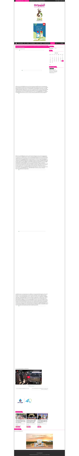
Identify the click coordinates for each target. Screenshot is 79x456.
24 (52, 60)
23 (50, 60)
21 (60, 59)
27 (58, 60)
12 (56, 58)
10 (52, 58)
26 (56, 60)
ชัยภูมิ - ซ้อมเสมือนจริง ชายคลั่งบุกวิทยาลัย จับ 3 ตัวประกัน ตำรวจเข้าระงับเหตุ (40, 0)
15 (62, 58)
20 (58, 59)
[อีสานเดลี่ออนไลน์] (16, 43)
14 (60, 58)
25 (54, 60)
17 (52, 59)
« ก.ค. (50, 64)
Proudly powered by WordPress (34, 454)
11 (54, 58)
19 (56, 59)
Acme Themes (48, 454)
